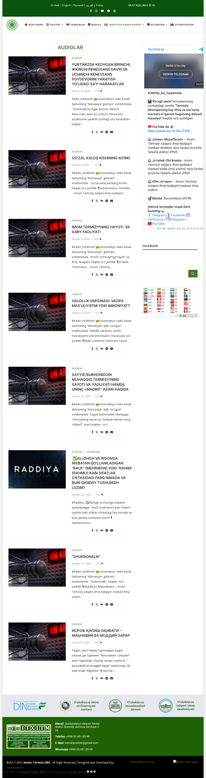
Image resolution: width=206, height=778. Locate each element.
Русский (78, 5)
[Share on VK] (101, 132)
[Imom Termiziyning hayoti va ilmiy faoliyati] (37, 238)
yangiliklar (77, 24)
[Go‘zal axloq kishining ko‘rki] (37, 169)
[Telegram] (108, 11)
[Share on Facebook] (92, 132)
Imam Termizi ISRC (33, 772)
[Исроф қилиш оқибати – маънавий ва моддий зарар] (37, 642)
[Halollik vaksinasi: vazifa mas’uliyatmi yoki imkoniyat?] (37, 312)
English (66, 5)
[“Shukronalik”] (37, 567)
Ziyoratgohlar (184, 24)
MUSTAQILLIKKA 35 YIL (141, 5)
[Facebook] (91, 11)
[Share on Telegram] (106, 132)
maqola (96, 24)
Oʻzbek (55, 5)
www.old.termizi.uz (142, 762)
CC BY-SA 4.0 (77, 772)
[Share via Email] (111, 132)
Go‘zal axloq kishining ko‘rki (101, 158)
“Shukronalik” (86, 557)
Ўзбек (100, 5)
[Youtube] (102, 11)
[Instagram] (96, 11)
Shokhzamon (15, 767)
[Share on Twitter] (96, 132)
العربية (89, 5)
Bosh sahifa (36, 24)
